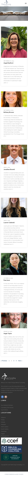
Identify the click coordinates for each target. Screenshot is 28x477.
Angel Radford (8, 63)
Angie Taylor (8, 333)
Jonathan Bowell (9, 169)
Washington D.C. (5, 436)
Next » (20, 360)
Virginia (3, 433)
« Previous (4, 360)
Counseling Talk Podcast (7, 407)
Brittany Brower (9, 112)
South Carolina (4, 429)
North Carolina (4, 426)
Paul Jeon (7, 280)
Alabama (3, 417)
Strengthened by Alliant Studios (14, 474)
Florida (2, 419)
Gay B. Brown (4, 410)
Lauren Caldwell (9, 222)
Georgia (3, 422)
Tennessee (3, 431)
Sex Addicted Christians (7, 405)
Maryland (3, 424)
